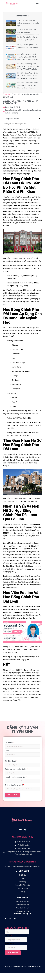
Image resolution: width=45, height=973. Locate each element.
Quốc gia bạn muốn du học (16, 769)
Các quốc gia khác (11, 110)
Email (7, 751)
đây (28, 660)
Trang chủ (6, 94)
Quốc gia (8, 936)
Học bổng (14, 113)
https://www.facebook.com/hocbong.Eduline (19, 697)
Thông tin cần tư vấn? (14, 785)
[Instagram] (15, 918)
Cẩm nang (22, 110)
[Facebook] (5, 918)
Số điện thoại (11, 761)
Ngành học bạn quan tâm (16, 777)
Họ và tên (9, 743)
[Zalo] (10, 918)
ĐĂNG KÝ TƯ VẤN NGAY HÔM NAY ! (17, 928)
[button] (37, 3)
